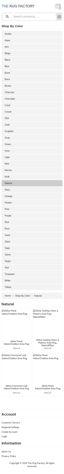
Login (4, 436)
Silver (7, 241)
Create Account (9, 432)
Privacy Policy (9, 456)
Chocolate (10, 98)
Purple (8, 215)
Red (7, 222)
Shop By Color (22, 295)
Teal (7, 267)
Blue (7, 66)
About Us (6, 451)
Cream (8, 111)
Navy (7, 189)
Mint (7, 163)
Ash (7, 46)
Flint (7, 118)
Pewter (8, 202)
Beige (7, 53)
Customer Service (11, 422)
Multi (7, 176)
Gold (7, 124)
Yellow (8, 287)
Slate (7, 248)
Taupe (8, 261)
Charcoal (9, 92)
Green (8, 144)
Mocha (8, 170)
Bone (7, 72)
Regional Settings (10, 427)
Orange (8, 196)
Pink (7, 209)
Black (7, 59)
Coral (7, 105)
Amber (8, 33)
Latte (7, 157)
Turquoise (10, 274)
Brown (8, 85)
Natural (8, 183)
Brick (7, 79)
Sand (7, 235)
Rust (7, 228)
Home (8, 295)
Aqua (7, 40)
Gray (7, 137)
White (7, 280)
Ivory (7, 150)
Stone (8, 254)
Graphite (9, 131)
